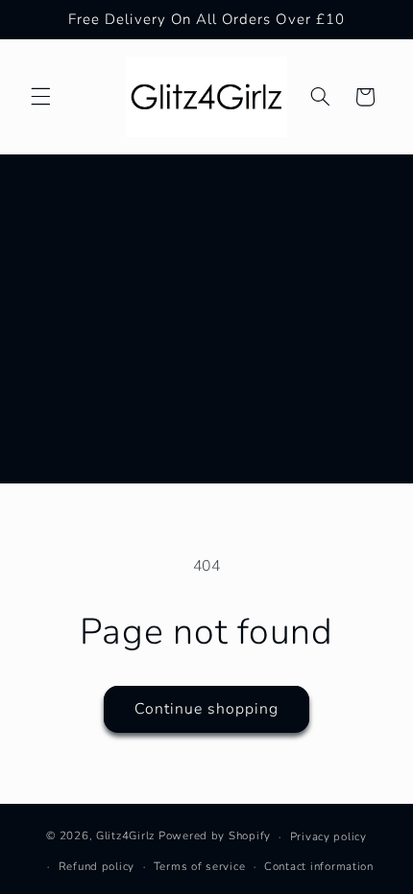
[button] (40, 97)
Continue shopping (206, 708)
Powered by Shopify (214, 836)
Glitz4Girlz (125, 836)
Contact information (319, 866)
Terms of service (200, 866)
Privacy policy (328, 836)
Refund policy (97, 866)
